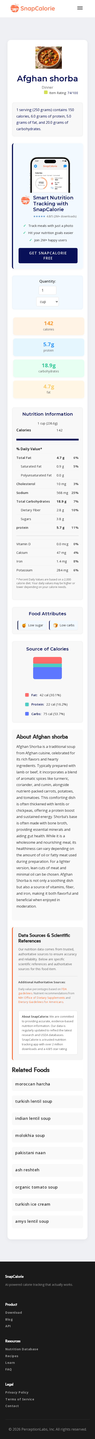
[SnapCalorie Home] (34, 8)
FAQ (8, 1369)
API (8, 1326)
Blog (9, 1319)
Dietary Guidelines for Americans (40, 1002)
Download (13, 1312)
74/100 (72, 93)
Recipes (12, 1356)
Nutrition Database (21, 1349)
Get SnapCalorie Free (48, 255)
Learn (10, 1362)
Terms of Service (19, 1399)
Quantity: (47, 281)
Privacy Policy (16, 1392)
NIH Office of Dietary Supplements (41, 998)
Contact (12, 1406)
